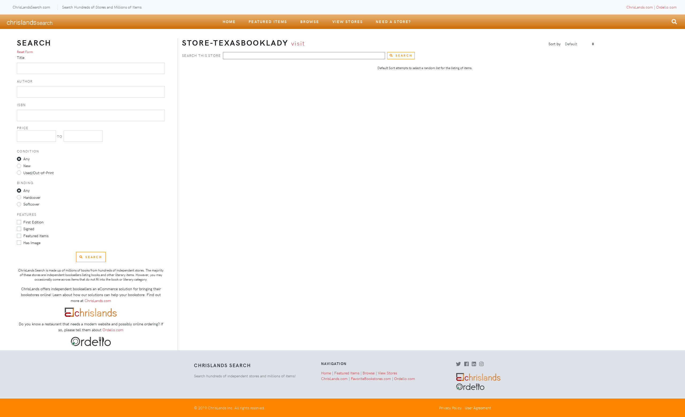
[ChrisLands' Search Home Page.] (29, 22)
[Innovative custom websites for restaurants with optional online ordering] (91, 341)
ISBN (21, 104)
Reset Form (25, 52)
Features (26, 214)
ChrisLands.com (639, 7)
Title (20, 57)
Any (26, 158)
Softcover (31, 204)
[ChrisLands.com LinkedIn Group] (474, 364)
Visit (298, 43)
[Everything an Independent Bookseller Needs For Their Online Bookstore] (91, 311)
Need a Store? (393, 21)
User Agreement (478, 407)
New (27, 165)
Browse (309, 21)
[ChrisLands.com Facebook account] (466, 364)
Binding (25, 182)
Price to (40, 132)
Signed (28, 228)
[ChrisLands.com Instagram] (481, 364)
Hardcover (31, 197)
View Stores (347, 21)
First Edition (33, 222)
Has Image (31, 242)
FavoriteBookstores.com (371, 378)
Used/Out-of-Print (38, 172)
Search (403, 55)
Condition (28, 151)
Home (229, 21)
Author (25, 81)
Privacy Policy (450, 407)
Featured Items (268, 21)
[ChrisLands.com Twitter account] (458, 364)
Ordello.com (666, 7)
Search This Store (201, 55)
